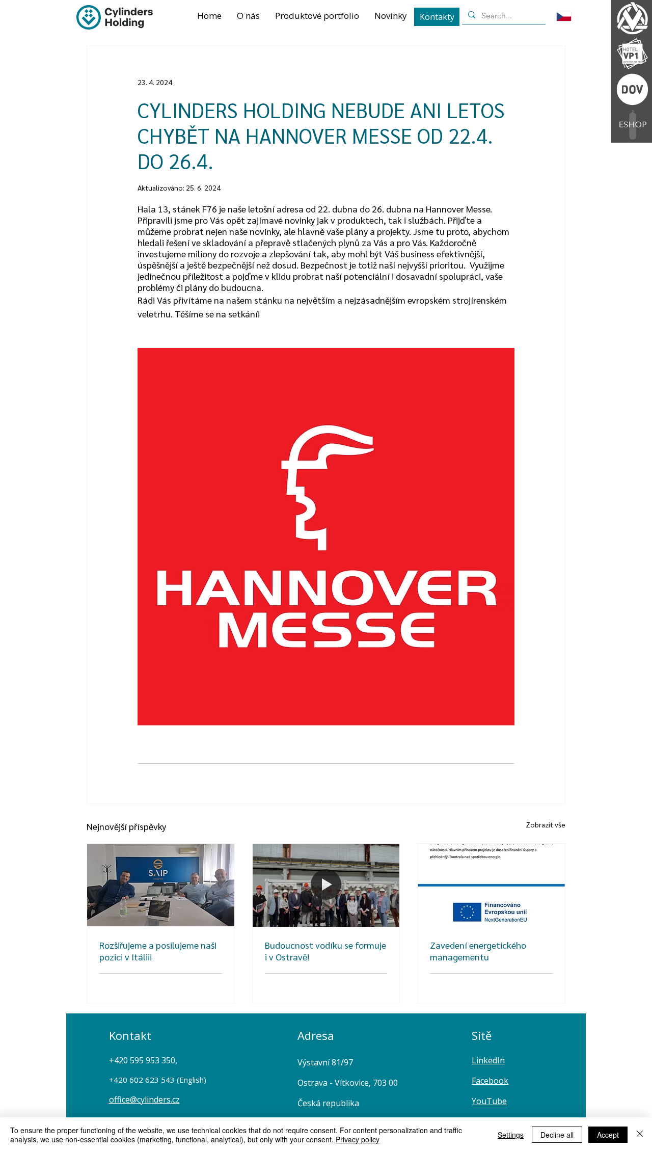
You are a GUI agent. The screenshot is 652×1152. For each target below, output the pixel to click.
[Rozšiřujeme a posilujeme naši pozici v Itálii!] (160, 885)
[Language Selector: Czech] (570, 17)
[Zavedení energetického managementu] (491, 885)
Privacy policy (357, 1139)
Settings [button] (511, 1135)
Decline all (557, 1135)
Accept (608, 1135)
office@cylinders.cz (144, 1099)
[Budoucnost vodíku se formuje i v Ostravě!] (326, 885)
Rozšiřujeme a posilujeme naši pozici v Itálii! (157, 950)
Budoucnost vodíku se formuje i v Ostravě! (325, 950)
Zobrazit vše (545, 824)
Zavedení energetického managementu (478, 950)
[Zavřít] (640, 1135)
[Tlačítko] (631, 89)
